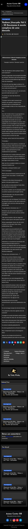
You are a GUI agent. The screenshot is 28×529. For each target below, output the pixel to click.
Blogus (21, 525)
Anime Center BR (13, 4)
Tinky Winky (8, 34)
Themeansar (14, 527)
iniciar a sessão (9, 436)
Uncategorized (6, 19)
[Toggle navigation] (2, 4)
